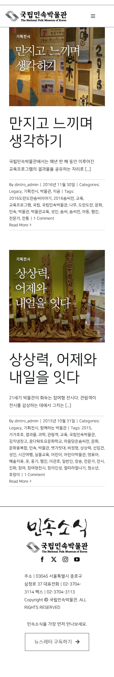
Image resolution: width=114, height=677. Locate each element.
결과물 (31, 435)
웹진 (94, 212)
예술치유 (16, 461)
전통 (25, 218)
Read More (18, 225)
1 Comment (43, 218)
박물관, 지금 (50, 191)
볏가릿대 (58, 448)
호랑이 (14, 475)
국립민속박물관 (54, 205)
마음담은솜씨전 (76, 441)
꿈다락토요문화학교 (45, 441)
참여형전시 (36, 468)
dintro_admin (27, 185)
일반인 (67, 461)
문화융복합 (18, 448)
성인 (54, 212)
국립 (36, 205)
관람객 (52, 435)
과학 (42, 435)
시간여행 (25, 455)
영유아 (93, 455)
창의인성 (54, 468)
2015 (86, 428)
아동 (85, 212)
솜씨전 (74, 212)
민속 (12, 212)
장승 (78, 461)
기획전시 (31, 191)
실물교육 (42, 455)
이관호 (54, 461)
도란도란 (85, 205)
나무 (73, 205)
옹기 (34, 461)
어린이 (56, 455)
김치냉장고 (18, 441)
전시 (100, 461)
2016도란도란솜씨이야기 (30, 198)
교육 (79, 198)
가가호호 (16, 435)
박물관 (23, 212)
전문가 (14, 218)
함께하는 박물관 (53, 428)
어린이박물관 (75, 455)
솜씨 (63, 212)
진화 (12, 468)
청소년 (93, 468)
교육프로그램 (20, 205)
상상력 (85, 448)
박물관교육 (40, 212)
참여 (22, 468)
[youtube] (77, 559)
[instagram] (65, 559)
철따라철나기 (75, 468)
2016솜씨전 (64, 198)
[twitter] (54, 559)
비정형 (72, 448)
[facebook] (42, 559)
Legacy (15, 191)
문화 (98, 205)
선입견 (98, 448)
